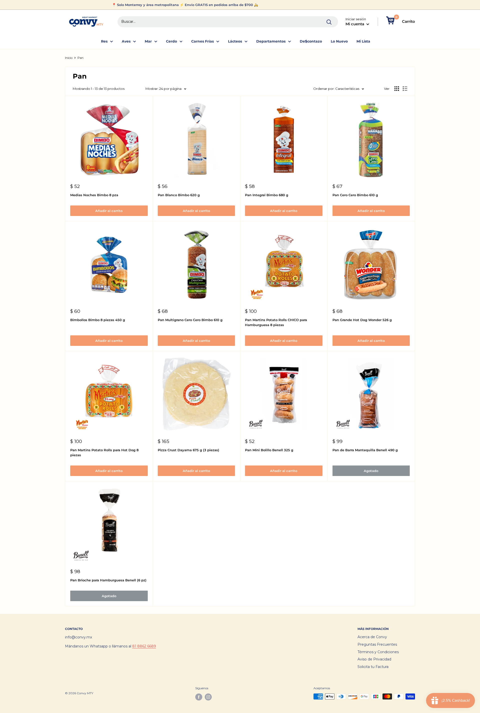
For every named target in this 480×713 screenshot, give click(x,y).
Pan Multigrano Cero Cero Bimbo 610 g (190, 320)
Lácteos (235, 41)
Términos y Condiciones (378, 652)
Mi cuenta (355, 24)
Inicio (68, 58)
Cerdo (171, 41)
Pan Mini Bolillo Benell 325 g (269, 450)
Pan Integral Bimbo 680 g (266, 195)
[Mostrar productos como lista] (405, 88)
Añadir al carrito (108, 211)
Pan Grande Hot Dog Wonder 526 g (362, 320)
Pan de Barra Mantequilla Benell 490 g (365, 450)
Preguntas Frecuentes (377, 644)
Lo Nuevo (339, 41)
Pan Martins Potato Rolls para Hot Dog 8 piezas (104, 452)
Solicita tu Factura (373, 666)
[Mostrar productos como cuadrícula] (396, 88)
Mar (148, 41)
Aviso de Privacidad (374, 659)
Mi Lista (363, 41)
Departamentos (271, 41)
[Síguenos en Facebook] (198, 696)
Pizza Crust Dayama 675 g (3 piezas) (188, 450)
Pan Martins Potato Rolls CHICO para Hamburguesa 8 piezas (276, 322)
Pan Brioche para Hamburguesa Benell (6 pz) (108, 580)
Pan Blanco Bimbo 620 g (179, 195)
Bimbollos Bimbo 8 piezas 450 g (97, 320)
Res (104, 41)
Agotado (371, 471)
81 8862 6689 (144, 646)
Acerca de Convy (372, 637)
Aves (126, 41)
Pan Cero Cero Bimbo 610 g (355, 195)
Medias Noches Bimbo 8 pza (94, 195)
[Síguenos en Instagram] (208, 696)
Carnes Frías (202, 41)
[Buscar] (329, 21)
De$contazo (311, 41)
